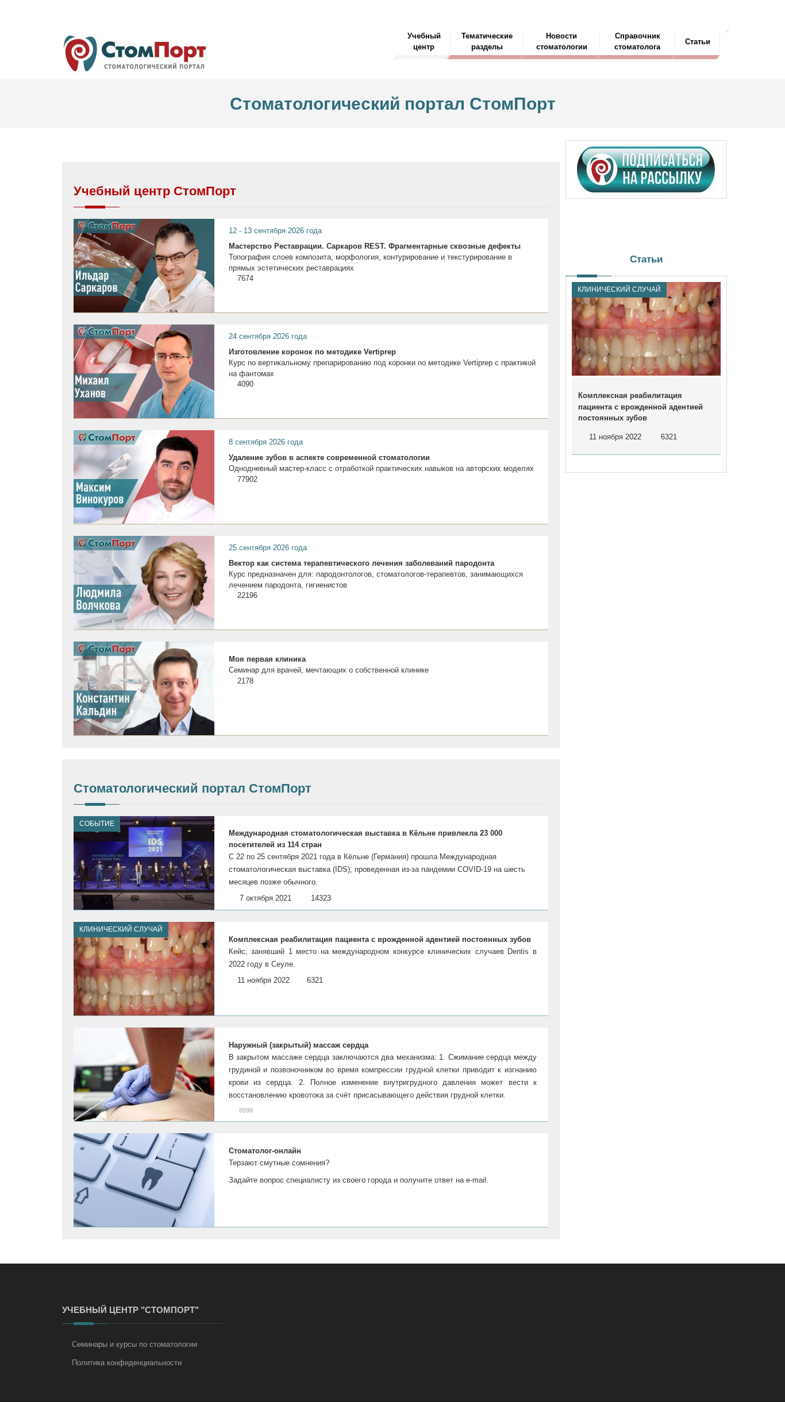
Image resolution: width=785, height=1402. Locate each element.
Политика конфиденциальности (127, 1362)
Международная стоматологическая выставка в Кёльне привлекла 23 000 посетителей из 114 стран (365, 839)
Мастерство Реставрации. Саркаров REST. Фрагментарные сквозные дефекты (375, 246)
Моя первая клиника (267, 659)
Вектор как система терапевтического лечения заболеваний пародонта (361, 563)
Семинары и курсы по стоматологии (134, 1344)
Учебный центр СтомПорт (155, 191)
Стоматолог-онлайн (265, 1150)
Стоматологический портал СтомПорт (192, 788)
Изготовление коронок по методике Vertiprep (312, 351)
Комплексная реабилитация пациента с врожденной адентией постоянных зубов (380, 939)
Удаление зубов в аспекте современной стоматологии (329, 457)
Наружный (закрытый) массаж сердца (298, 1045)
